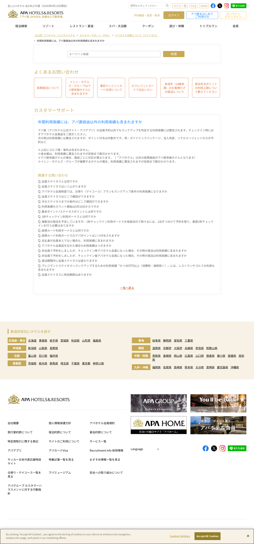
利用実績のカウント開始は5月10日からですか (70, 206)
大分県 (199, 367)
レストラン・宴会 (82, 26)
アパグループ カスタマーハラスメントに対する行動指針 (25, 489)
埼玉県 (64, 363)
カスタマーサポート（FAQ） (95, 35)
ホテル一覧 (180, 6)
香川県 (221, 356)
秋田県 (75, 340)
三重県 (189, 340)
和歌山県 (211, 348)
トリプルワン (208, 26)
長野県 (54, 348)
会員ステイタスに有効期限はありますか (67, 274)
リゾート (48, 26)
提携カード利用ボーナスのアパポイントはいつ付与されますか (81, 235)
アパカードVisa (58, 450)
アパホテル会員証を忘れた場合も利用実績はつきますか (76, 245)
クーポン (148, 26)
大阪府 (178, 348)
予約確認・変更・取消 (147, 15)
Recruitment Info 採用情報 (106, 450)
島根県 (167, 356)
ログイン (173, 15)
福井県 (54, 356)
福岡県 (156, 367)
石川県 (43, 356)
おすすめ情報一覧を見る (105, 459)
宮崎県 (210, 367)
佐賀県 (167, 367)
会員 (236, 26)
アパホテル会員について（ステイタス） (136, 35)
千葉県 (75, 363)
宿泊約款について (60, 432)
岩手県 (54, 340)
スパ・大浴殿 (118, 26)
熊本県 (189, 367)
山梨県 (43, 348)
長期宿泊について (48, 88)
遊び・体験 (176, 26)
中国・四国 (141, 356)
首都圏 (17, 363)
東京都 (86, 363)
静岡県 (167, 340)
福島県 (97, 340)
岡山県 (178, 356)
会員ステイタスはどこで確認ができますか (68, 196)
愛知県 (178, 340)
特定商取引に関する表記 (23, 441)
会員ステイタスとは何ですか (60, 181)
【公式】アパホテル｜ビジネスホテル (54, 35)
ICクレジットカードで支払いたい (143, 88)
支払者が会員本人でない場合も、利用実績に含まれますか (78, 240)
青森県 (43, 340)
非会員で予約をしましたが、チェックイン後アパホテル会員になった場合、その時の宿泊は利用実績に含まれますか (114, 255)
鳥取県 (156, 356)
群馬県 (54, 363)
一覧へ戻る (127, 288)
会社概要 (13, 423)
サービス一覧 (98, 441)
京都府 (167, 348)
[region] (127, 536)
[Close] (248, 536)
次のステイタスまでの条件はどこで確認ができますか (75, 201)
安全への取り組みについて (106, 472)
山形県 (86, 340)
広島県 (189, 356)
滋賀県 (156, 348)
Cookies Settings (180, 536)
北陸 (17, 356)
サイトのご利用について (64, 441)
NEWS (204, 6)
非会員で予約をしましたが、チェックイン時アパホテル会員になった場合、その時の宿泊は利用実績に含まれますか (114, 250)
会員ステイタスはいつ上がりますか (64, 186)
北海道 (32, 340)
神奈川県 (98, 363)
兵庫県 (189, 348)
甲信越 (17, 348)
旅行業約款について (20, 432)
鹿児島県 (222, 367)
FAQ (193, 6)
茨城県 (32, 363)
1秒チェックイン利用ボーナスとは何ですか (69, 216)
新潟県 (32, 348)
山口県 (199, 356)
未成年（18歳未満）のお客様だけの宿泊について (174, 88)
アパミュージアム (60, 472)
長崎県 (178, 367)
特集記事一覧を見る (61, 459)
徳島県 (210, 356)
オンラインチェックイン (233, 15)
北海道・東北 (17, 340)
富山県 (32, 356)
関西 (141, 348)
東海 (141, 340)
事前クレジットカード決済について (111, 88)
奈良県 (199, 348)
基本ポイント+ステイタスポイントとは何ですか (72, 211)
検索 (174, 54)
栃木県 (43, 363)
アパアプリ (15, 450)
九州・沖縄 (141, 367)
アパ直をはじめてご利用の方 (202, 15)
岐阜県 (156, 340)
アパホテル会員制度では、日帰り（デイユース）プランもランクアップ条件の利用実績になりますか (104, 191)
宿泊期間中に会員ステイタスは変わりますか (69, 261)
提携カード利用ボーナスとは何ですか (65, 230)
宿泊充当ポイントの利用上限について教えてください (206, 88)
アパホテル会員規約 (102, 423)
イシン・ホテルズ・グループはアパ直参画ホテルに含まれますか (79, 87)
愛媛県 (232, 356)
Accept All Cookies (207, 536)
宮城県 (64, 340)
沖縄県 (235, 367)
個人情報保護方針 (60, 423)
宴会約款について (101, 432)
